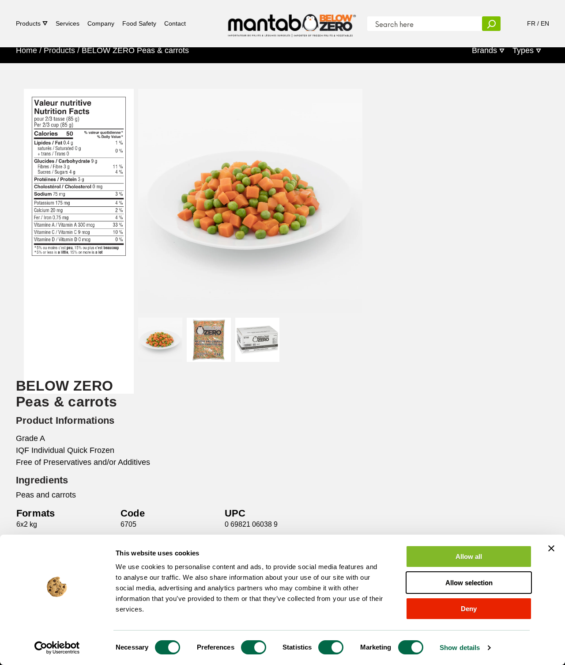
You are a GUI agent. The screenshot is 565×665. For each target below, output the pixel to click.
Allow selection (469, 582)
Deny (469, 608)
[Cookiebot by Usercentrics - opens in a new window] (57, 647)
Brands (484, 50)
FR (531, 23)
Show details (460, 647)
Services (67, 23)
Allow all (469, 556)
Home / (28, 50)
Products (28, 23)
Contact (175, 23)
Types (523, 50)
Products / (61, 50)
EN (545, 23)
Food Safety (139, 23)
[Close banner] (551, 548)
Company (100, 23)
